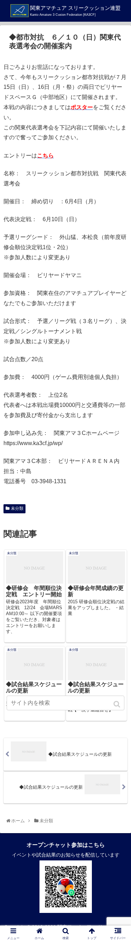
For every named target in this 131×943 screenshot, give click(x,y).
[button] (117, 704)
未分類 (17, 508)
